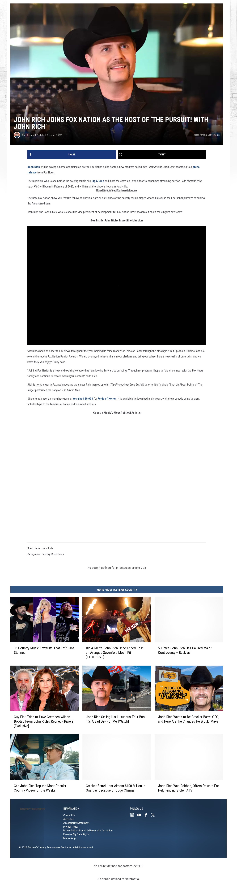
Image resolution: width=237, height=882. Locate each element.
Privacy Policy (70, 826)
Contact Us (69, 815)
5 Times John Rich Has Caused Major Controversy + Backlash (184, 650)
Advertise (68, 819)
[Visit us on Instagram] (133, 815)
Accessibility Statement (76, 823)
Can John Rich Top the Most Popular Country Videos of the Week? (40, 788)
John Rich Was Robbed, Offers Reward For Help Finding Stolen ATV (188, 788)
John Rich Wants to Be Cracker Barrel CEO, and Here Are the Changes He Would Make (188, 719)
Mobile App (69, 838)
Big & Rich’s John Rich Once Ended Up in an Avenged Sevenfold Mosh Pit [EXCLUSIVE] (114, 652)
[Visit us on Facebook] (147, 815)
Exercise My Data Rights (76, 834)
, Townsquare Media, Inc (59, 847)
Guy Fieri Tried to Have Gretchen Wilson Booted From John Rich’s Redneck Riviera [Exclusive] (43, 721)
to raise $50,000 (83, 398)
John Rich (33, 167)
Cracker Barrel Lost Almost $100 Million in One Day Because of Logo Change (115, 788)
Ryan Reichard (28, 135)
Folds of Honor (107, 398)
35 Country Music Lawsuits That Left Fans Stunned (44, 650)
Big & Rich (98, 181)
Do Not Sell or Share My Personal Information (88, 830)
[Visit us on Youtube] (140, 815)
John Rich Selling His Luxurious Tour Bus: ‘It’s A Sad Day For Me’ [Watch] (115, 719)
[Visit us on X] (154, 815)
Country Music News (53, 554)
